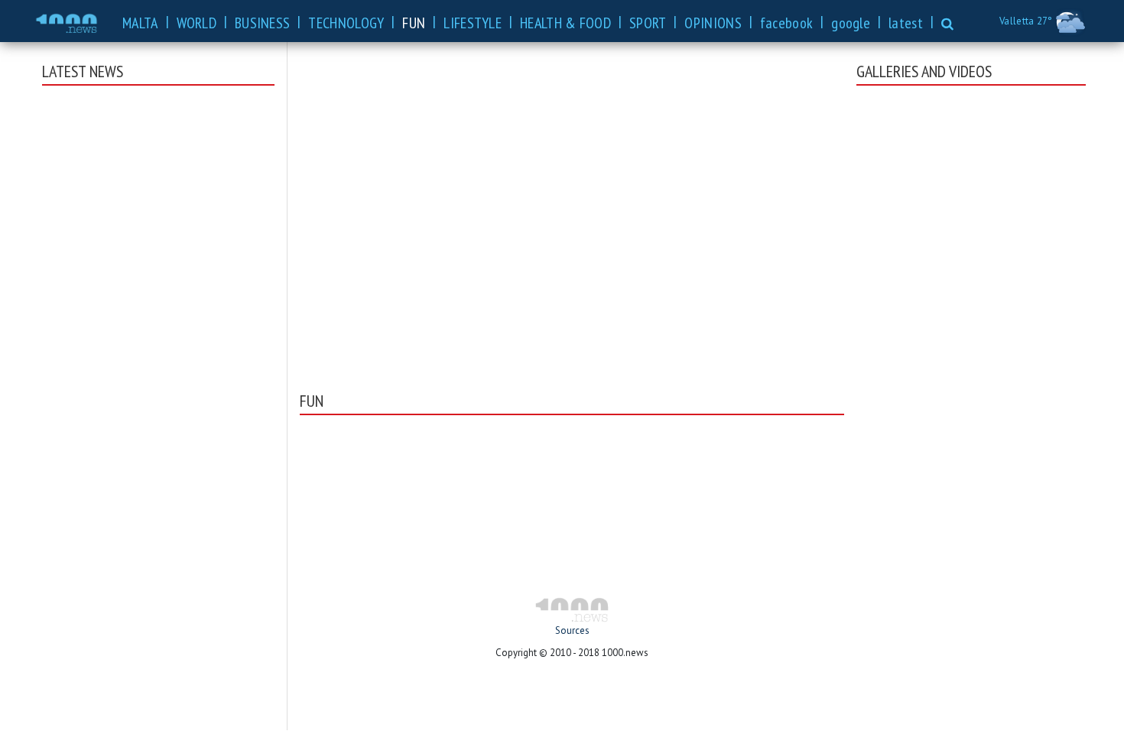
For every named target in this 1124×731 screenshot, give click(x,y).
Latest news (82, 71)
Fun (311, 400)
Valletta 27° (1027, 21)
